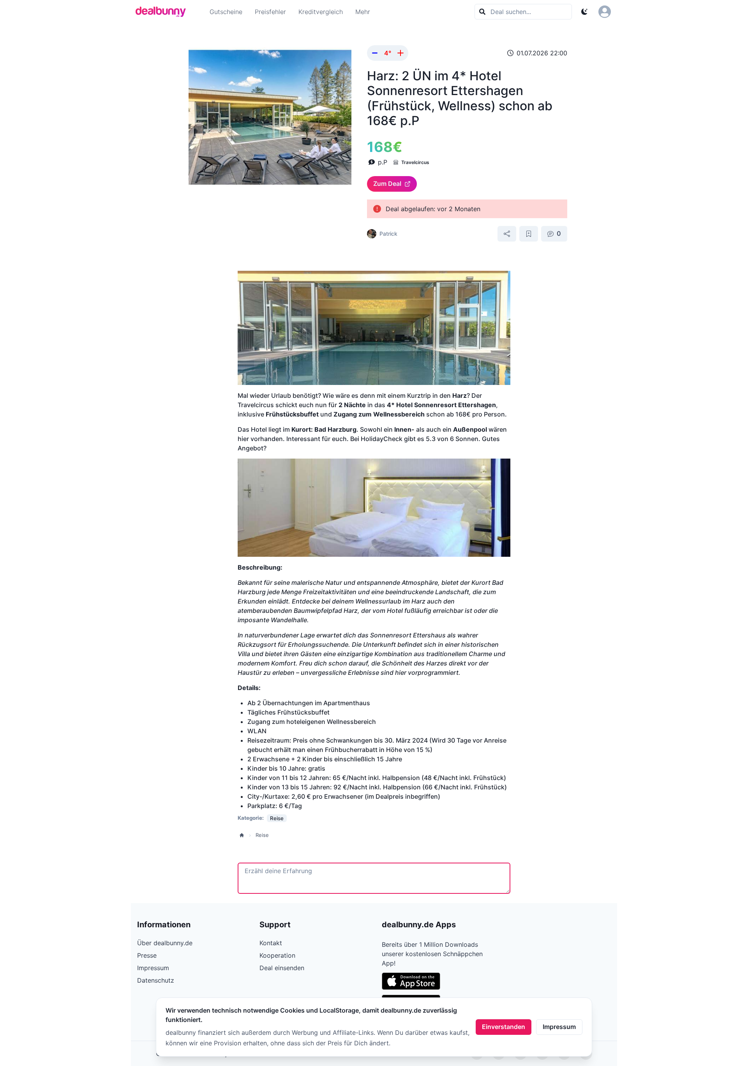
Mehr (362, 12)
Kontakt (270, 943)
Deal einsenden (281, 968)
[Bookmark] (528, 234)
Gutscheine (226, 12)
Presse (147, 955)
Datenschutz (155, 980)
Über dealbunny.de (164, 943)
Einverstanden (503, 1027)
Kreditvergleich (320, 12)
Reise (262, 835)
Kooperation (277, 955)
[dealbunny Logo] (163, 11)
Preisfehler (270, 12)
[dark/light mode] (584, 11)
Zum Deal (387, 183)
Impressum (559, 1027)
